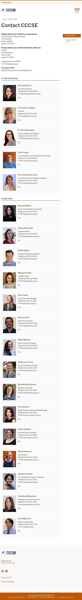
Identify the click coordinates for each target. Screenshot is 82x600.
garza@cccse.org (29, 303)
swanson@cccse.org (31, 460)
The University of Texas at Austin (39, 595)
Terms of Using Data (7, 582)
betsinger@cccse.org (31, 138)
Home (4, 19)
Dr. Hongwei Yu (24, 518)
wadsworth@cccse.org (31, 504)
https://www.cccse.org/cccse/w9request (16, 70)
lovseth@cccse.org (30, 326)
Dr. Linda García (24, 85)
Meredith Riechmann (27, 384)
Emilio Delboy (24, 250)
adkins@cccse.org (30, 116)
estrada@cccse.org (30, 281)
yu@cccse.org (28, 527)
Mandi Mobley (24, 340)
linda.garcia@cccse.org (32, 94)
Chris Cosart (23, 152)
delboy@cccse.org (30, 259)
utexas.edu (6, 3)
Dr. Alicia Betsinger (26, 130)
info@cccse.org (12, 64)
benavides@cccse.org (31, 236)
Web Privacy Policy (66, 597)
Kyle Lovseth (23, 317)
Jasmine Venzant (25, 474)
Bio (19, 98)
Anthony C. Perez (25, 362)
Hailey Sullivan (24, 429)
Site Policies (31, 597)
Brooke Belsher (24, 206)
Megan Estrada (24, 273)
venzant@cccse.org (30, 482)
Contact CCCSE (69, 35)
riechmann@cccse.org (31, 393)
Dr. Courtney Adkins (26, 108)
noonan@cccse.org (30, 183)
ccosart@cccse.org (30, 161)
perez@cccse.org (29, 370)
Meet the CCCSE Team (71, 40)
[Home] (8, 10)
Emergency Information (15, 597)
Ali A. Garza (23, 295)
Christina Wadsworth (27, 496)
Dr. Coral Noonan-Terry (27, 175)
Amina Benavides (25, 228)
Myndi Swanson (25, 451)
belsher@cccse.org (30, 214)
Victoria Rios (23, 407)
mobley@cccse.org (30, 348)
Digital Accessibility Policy (47, 597)
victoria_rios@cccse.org (32, 415)
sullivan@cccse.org (30, 437)
